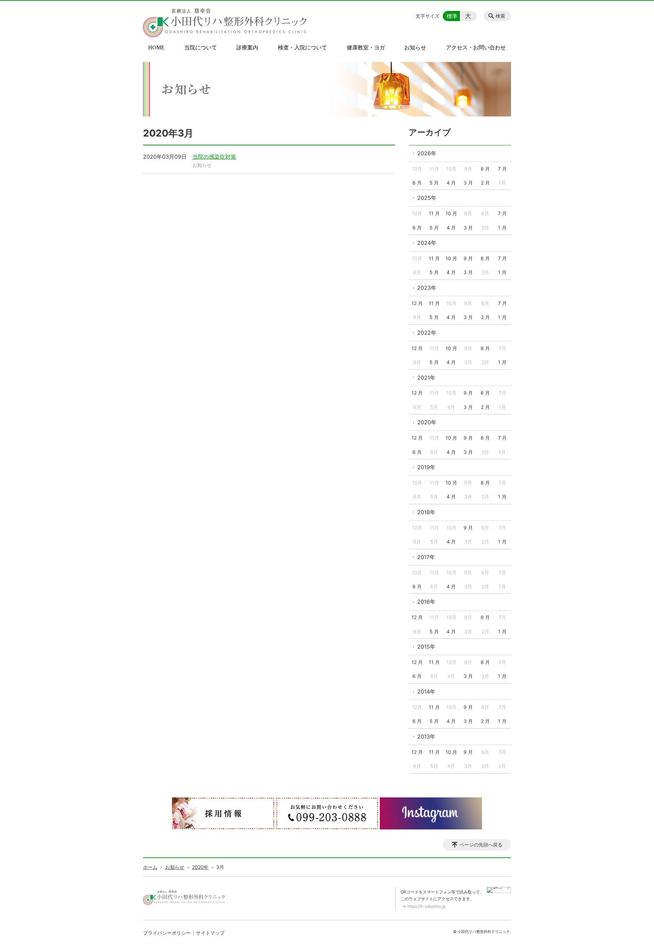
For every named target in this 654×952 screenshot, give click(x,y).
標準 (452, 16)
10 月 (451, 213)
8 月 (485, 169)
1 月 (502, 228)
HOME (156, 47)
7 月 (502, 169)
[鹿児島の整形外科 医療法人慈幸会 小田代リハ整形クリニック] (225, 22)
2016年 (426, 601)
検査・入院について (302, 47)
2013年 (426, 736)
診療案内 (247, 47)
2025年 (426, 197)
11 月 (434, 213)
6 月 (417, 183)
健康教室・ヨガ (366, 47)
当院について (200, 47)
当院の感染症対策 (214, 156)
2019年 (426, 467)
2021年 (426, 377)
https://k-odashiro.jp (426, 906)
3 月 (468, 183)
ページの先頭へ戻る (481, 844)
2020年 (426, 422)
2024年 (426, 242)
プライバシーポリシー (167, 933)
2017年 (426, 557)
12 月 (417, 303)
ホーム (150, 867)
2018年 (426, 512)
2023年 (426, 287)
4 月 (451, 183)
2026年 (426, 153)
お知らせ (415, 47)
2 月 (485, 183)
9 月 (468, 258)
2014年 (426, 691)
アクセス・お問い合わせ (476, 47)
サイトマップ (210, 933)
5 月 (434, 183)
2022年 (426, 332)
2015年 (426, 646)
